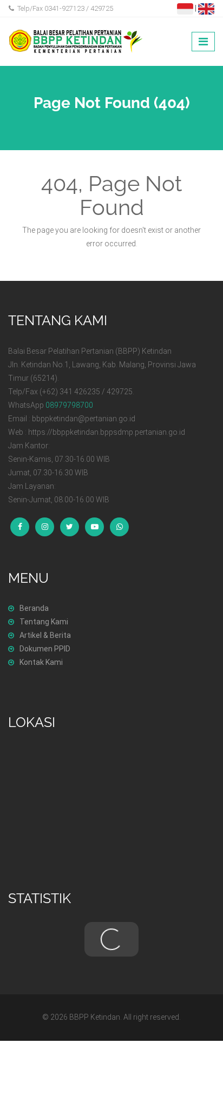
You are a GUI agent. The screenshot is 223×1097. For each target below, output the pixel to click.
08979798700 (69, 405)
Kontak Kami (41, 662)
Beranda (34, 608)
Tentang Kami (43, 621)
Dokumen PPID (44, 648)
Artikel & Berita (45, 635)
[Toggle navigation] (203, 41)
